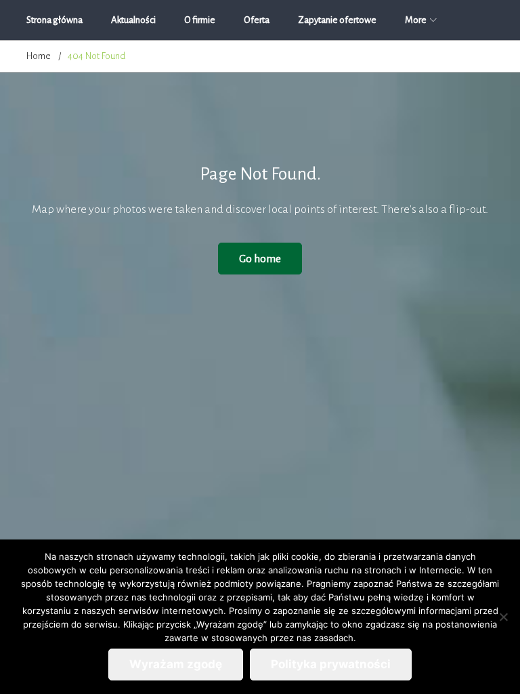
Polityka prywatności (331, 664)
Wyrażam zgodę (175, 664)
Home (38, 56)
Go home (260, 258)
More (416, 20)
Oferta (256, 20)
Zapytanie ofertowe (337, 20)
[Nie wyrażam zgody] (503, 617)
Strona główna (54, 20)
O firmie (199, 20)
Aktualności (133, 20)
